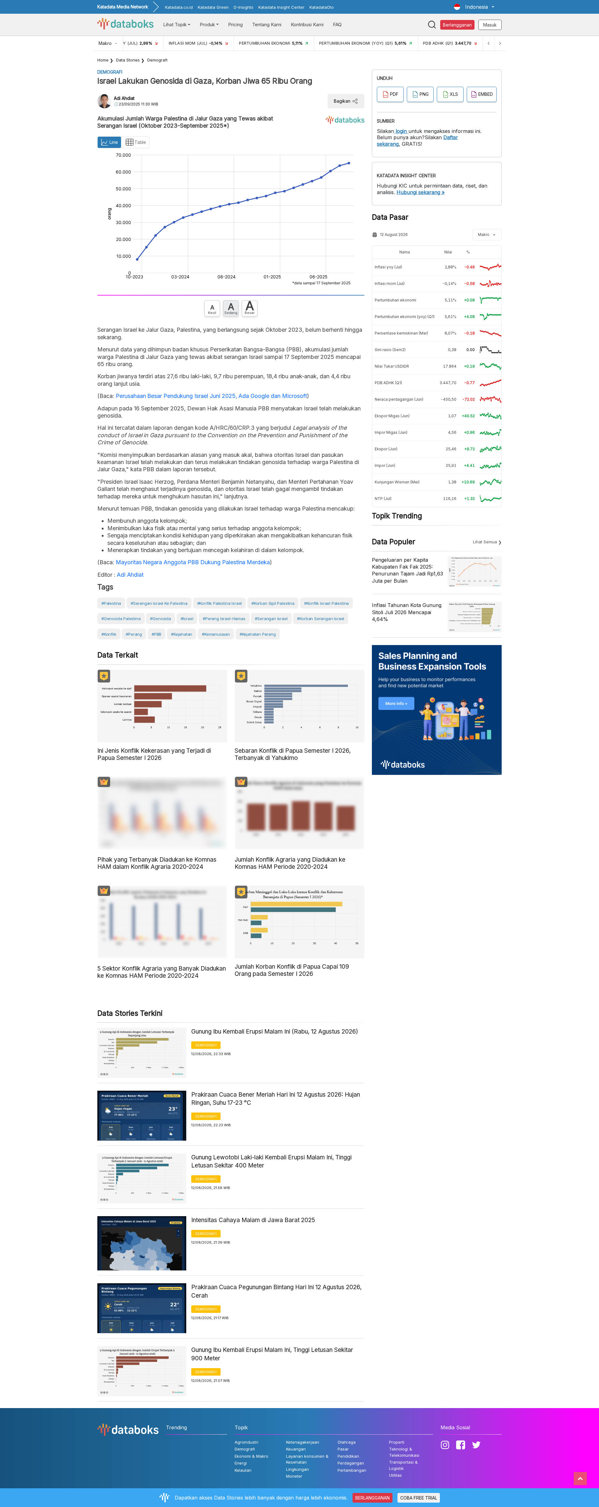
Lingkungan (297, 1469)
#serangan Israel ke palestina (159, 603)
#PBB (156, 634)
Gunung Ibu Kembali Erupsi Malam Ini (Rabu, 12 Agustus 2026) (274, 1031)
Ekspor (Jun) (386, 449)
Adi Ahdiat (124, 98)
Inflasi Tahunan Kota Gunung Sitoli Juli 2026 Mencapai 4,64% (406, 612)
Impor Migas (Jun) (391, 432)
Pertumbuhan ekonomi (395, 300)
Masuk (490, 24)
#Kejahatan (181, 634)
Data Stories (128, 59)
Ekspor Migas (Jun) (392, 415)
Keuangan (296, 1448)
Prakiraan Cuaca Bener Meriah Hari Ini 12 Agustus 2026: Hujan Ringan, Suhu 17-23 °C (275, 1099)
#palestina (111, 603)
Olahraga (347, 1442)
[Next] (499, 43)
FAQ (337, 24)
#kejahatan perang (258, 634)
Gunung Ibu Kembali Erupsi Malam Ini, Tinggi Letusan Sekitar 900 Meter (272, 1354)
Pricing (235, 24)
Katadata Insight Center (281, 7)
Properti (396, 1442)
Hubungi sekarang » (421, 192)
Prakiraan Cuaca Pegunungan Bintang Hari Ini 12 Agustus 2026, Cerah (276, 1291)
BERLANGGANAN (372, 1497)
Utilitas (395, 1475)
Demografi (157, 59)
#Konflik (108, 634)
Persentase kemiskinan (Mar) (401, 333)
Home (103, 59)
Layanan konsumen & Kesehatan (307, 1459)
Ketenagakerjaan (302, 1442)
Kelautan (243, 1470)
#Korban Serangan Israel (320, 618)
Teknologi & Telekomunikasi (404, 1452)
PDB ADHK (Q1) (388, 382)
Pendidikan (348, 1456)
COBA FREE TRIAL (418, 1497)
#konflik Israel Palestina (326, 603)
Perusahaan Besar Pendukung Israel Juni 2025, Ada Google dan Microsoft (211, 396)
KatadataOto (321, 7)
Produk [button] (207, 24)
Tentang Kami (266, 24)
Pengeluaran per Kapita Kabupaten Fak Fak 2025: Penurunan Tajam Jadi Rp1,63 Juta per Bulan (407, 570)
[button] (474, 7)
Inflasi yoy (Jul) (388, 267)
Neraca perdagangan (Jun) (399, 399)
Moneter (294, 1476)
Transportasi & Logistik (403, 1465)
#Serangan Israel (271, 618)
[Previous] (488, 43)
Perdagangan (351, 1463)
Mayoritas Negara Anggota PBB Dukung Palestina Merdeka (193, 562)
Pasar (343, 1448)
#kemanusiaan (216, 634)
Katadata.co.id (179, 7)
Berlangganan (457, 24)
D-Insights (243, 7)
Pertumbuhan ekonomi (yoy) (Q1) (405, 316)
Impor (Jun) (385, 465)
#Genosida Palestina (121, 618)
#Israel (187, 618)
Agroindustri (246, 1442)
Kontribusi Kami (307, 24)
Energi (241, 1463)
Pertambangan (352, 1470)
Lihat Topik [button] (175, 24)
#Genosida (160, 618)
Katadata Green (213, 7)
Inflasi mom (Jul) (390, 283)
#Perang (134, 634)
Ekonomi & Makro (251, 1456)
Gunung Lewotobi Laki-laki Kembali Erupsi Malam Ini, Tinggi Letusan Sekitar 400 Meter (271, 1161)
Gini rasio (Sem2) (390, 349)
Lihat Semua (485, 541)
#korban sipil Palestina (273, 603)
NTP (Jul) (383, 498)
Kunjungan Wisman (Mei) (397, 482)
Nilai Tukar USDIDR (392, 366)
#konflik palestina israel (219, 603)
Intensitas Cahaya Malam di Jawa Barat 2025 (253, 1220)
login (401, 131)
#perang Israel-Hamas (224, 618)
